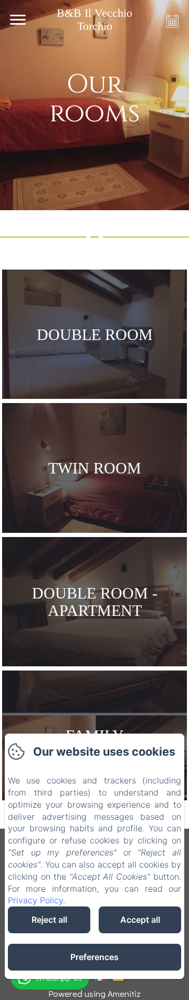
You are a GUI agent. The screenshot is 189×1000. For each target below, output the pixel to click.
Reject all (49, 919)
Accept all (140, 919)
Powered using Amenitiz (94, 993)
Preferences (94, 957)
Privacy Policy (35, 900)
